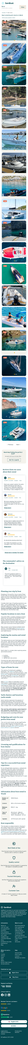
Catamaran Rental (19, 932)
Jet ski (24, 815)
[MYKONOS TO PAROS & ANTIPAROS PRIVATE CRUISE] (14, 187)
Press (2, 940)
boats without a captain (7, 727)
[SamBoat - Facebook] (2, 995)
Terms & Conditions (6, 1032)
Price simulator (5, 932)
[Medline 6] (14, 387)
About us (3, 925)
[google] (4, 1008)
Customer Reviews (6, 938)
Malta (2, 960)
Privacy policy (18, 1030)
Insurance (3, 930)
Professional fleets (6, 933)
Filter (22, 7)
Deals (16, 940)
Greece (3, 955)
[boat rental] (8, 3)
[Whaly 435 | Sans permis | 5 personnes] (14, 318)
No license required (20, 803)
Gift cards (4, 935)
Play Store (15, 977)
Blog (2, 945)
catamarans (4, 684)
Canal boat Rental (19, 935)
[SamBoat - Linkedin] (9, 995)
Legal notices (4, 1030)
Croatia (3, 954)
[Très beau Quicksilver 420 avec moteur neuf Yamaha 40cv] (14, 164)
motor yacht (4, 674)
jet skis (6, 681)
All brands (17, 941)
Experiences (4, 943)
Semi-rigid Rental (19, 927)
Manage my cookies (20, 957)
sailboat (12, 671)
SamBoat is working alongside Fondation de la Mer (13, 832)
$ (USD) (13, 1026)
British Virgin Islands (6, 962)
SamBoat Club (4, 937)
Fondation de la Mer (6, 941)
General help (18, 952)
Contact (17, 956)
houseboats (15, 675)
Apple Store (15, 972)
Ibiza (2, 959)
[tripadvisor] (5, 1014)
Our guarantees (5, 928)
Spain (2, 957)
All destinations (5, 964)
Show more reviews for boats (14, 552)
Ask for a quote (14, 460)
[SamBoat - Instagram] (5, 995)
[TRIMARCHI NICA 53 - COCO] (14, 140)
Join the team (4, 927)
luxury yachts (20, 628)
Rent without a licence (21, 937)
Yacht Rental (18, 928)
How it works (18, 954)
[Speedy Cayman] (14, 252)
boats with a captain (16, 726)
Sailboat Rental (19, 930)
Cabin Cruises (18, 938)
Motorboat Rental (20, 925)
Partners (17, 1032)
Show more (7, 508)
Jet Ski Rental (18, 933)
